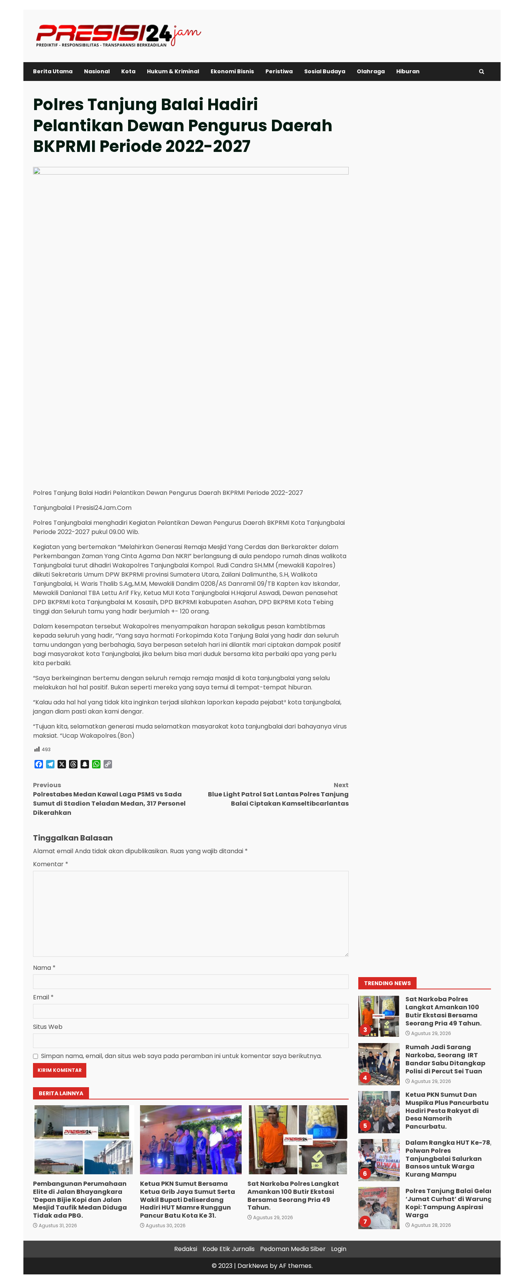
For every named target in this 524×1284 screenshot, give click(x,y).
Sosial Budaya (324, 71)
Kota (128, 71)
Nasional (97, 71)
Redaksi (185, 1248)
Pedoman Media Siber (293, 1248)
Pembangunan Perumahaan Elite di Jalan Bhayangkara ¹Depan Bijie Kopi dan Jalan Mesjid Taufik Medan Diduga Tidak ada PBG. (83, 1139)
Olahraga (371, 71)
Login (338, 1248)
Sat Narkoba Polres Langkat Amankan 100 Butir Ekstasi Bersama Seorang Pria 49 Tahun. (298, 1139)
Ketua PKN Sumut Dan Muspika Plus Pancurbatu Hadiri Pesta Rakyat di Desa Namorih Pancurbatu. (379, 1112)
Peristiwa (279, 71)
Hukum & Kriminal (173, 71)
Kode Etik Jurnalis (229, 1248)
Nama (44, 967)
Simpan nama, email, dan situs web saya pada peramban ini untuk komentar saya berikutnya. (181, 1056)
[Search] (481, 71)
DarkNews (252, 1265)
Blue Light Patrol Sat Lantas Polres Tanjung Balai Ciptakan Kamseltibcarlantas (278, 794)
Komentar (50, 864)
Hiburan (408, 71)
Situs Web (48, 1026)
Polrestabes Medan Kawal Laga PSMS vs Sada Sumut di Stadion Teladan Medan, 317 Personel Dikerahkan (109, 799)
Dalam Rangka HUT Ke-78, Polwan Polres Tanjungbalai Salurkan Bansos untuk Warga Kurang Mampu (379, 1160)
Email (43, 997)
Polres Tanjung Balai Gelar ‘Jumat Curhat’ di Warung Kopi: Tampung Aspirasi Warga (379, 1208)
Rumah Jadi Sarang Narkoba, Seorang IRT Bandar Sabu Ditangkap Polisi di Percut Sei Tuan (379, 1064)
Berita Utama (53, 71)
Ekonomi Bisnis (232, 71)
